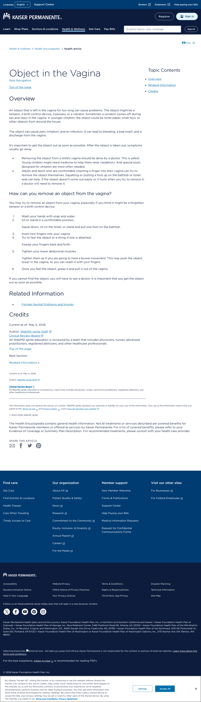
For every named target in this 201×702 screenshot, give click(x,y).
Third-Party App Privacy (115, 595)
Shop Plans (21, 29)
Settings (142, 688)
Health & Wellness (73, 29)
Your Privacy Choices (63, 595)
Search (191, 29)
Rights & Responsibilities (115, 590)
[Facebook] (15, 612)
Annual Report (61, 535)
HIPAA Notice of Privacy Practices (71, 590)
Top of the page (20, 348)
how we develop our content (81, 409)
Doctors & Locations (45, 29)
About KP (58, 490)
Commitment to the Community (72, 520)
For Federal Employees (165, 498)
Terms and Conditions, (47, 699)
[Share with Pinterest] (38, 445)
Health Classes (12, 505)
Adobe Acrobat (42, 661)
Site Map (155, 595)
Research (58, 513)
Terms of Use (28, 409)
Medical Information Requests (120, 520)
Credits (153, 91)
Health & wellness (20, 48)
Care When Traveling (16, 513)
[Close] (196, 688)
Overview (155, 79)
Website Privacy (61, 584)
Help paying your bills (186, 4)
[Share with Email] (12, 445)
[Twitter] (6, 612)
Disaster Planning (160, 584)
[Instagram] (43, 612)
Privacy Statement (68, 699)
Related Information (23, 362)
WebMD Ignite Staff (27, 380)
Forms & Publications (115, 498)
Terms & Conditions (112, 584)
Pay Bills (109, 29)
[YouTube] (24, 612)
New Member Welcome (116, 490)
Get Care (94, 29)
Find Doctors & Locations (19, 498)
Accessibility (10, 584)
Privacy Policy (50, 409)
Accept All (165, 688)
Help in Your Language (15, 595)
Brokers (143, 4)
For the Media (61, 550)
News (55, 505)
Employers (160, 4)
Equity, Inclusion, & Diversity (69, 528)
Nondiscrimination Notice (17, 590)
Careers (57, 543)
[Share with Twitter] (30, 445)
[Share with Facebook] (21, 445)
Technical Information (163, 590)
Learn (6, 29)
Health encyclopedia (47, 48)
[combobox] (152, 29)
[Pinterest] (33, 612)
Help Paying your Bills (115, 513)
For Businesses (160, 490)
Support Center (44, 4)
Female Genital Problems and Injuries (48, 304)
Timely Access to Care (16, 520)
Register (164, 16)
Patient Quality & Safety (67, 498)
